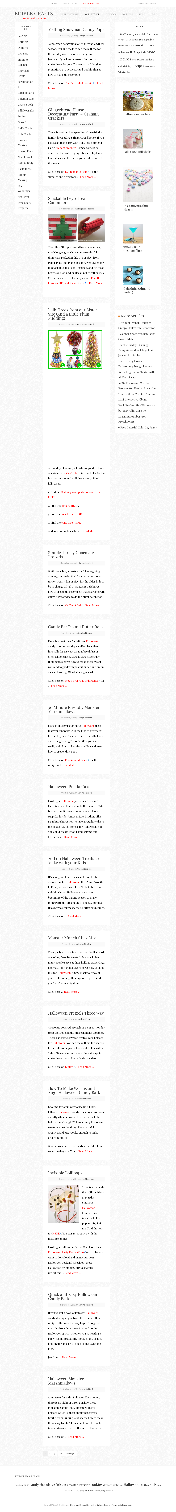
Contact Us (84, 1505)
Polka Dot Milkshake (137, 152)
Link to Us (95, 1505)
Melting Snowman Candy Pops (76, 29)
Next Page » (71, 1453)
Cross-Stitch (25, 104)
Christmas (152, 34)
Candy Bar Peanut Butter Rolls (76, 626)
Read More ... (88, 177)
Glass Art (23, 122)
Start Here (74, 1505)
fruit (132, 46)
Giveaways (111, 14)
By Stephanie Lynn (76, 171)
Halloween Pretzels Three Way (76, 1013)
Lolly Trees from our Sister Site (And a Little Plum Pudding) (72, 314)
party (82, 1490)
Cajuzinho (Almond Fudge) (136, 290)
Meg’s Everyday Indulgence (81, 680)
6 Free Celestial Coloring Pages (137, 427)
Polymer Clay (26, 98)
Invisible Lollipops (65, 1172)
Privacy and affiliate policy (121, 1505)
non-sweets (138, 59)
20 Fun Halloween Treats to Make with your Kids (73, 860)
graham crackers (65, 148)
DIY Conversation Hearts (135, 207)
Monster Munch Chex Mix (72, 937)
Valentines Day (124, 72)
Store (142, 14)
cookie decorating (79, 1484)
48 (61, 1453)
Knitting (23, 41)
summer (89, 1490)
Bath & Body (25, 163)
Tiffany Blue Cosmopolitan (133, 249)
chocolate (140, 34)
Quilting (23, 47)
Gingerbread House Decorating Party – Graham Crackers (73, 114)
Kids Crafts (24, 134)
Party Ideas (25, 169)
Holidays (135, 52)
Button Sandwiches (136, 114)
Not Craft (23, 197)
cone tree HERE (71, 522)
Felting (22, 116)
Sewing (22, 36)
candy (131, 34)
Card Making (26, 92)
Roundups (127, 14)
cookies (121, 39)
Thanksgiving (150, 66)
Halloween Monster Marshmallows (66, 1381)
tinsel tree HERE (71, 514)
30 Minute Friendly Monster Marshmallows (74, 709)
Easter (127, 45)
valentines (109, 1491)
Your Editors (105, 1505)
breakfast (19, 1485)
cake (26, 1484)
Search (154, 14)
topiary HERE (69, 505)
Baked (122, 34)
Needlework (25, 157)
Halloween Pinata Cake (69, 786)
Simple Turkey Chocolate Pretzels (71, 554)
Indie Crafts (25, 128)
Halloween (92, 641)
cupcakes (149, 39)
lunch (70, 1491)
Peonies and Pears (76, 760)
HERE (56, 1233)
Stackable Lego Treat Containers (67, 200)
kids (143, 52)
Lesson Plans (25, 151)
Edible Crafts (34, 13)
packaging (76, 1491)
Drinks (121, 45)
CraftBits (71, 473)
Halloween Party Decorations (66, 1252)
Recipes (138, 65)
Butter (69, 1066)
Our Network (92, 14)
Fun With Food (145, 45)
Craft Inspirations (134, 39)
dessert (107, 1484)
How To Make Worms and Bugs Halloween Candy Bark (74, 1090)
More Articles (132, 315)
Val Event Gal (73, 605)
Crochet (23, 53)
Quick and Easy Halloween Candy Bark (72, 1296)
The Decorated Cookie (78, 83)
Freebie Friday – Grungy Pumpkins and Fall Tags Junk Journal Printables (135, 350)
